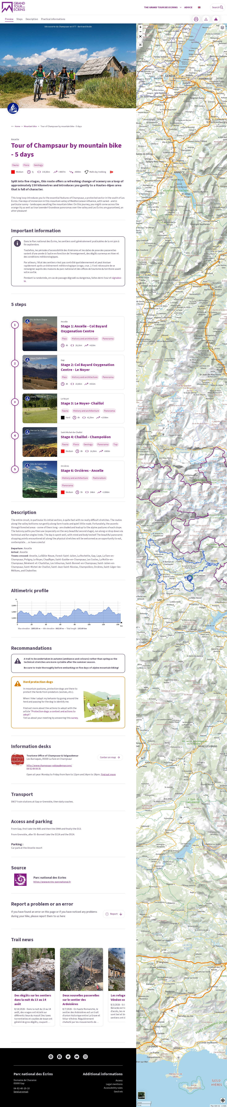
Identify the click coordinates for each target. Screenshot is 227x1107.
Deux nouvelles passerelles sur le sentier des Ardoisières (81, 999)
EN (203, 7)
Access (119, 1080)
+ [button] (140, 27)
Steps (20, 19)
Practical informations (53, 19)
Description (32, 19)
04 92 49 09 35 (34, 768)
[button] (140, 36)
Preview (9, 19)
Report (114, 914)
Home (17, 126)
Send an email (21, 1091)
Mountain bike (30, 126)
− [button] (140, 32)
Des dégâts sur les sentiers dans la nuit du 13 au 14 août (32, 999)
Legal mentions (114, 1084)
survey (74, 718)
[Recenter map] (140, 44)
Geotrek (118, 1091)
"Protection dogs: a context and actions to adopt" (49, 713)
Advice (188, 7)
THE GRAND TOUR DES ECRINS (161, 7)
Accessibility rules (113, 1088)
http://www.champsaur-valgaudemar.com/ (49, 765)
